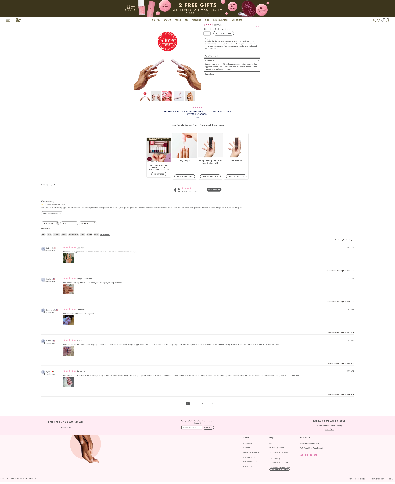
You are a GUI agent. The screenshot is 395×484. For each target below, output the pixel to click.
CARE (207, 20)
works (96, 235)
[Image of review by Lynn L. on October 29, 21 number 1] (68, 382)
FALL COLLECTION (220, 20)
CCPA (391, 479)
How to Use (209, 60)
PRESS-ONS (196, 20)
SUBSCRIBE (208, 427)
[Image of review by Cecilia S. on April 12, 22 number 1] (68, 289)
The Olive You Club (251, 452)
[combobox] (69, 223)
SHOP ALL (156, 20)
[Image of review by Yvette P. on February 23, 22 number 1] (68, 351)
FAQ (271, 443)
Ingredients (209, 74)
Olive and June (12, 478)
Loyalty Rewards (250, 462)
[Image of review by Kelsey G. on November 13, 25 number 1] (68, 258)
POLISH (178, 20)
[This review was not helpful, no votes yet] (351, 270)
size (43, 235)
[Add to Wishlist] (257, 26)
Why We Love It (211, 56)
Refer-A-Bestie (66, 428)
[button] (279, 469)
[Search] (374, 21)
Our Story (247, 443)
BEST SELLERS (237, 20)
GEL (186, 20)
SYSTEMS (167, 20)
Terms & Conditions (358, 479)
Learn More (329, 429)
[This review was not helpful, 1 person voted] (351, 332)
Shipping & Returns (277, 448)
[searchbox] (48, 223)
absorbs (56, 235)
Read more (295, 375)
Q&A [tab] (53, 184)
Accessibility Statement (279, 452)
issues (64, 235)
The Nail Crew (249, 457)
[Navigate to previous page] (183, 403)
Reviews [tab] (44, 184)
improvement (73, 235)
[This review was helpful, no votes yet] (348, 270)
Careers (246, 448)
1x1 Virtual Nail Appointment (311, 448)
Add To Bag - (186, 176)
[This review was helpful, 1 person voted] (348, 332)
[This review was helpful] (348, 301)
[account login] (378, 20)
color (49, 235)
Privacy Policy (377, 479)
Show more (105, 235)
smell (82, 235)
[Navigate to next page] (212, 403)
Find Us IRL (247, 466)
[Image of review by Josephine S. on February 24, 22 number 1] (68, 320)
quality (89, 235)
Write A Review (214, 190)
